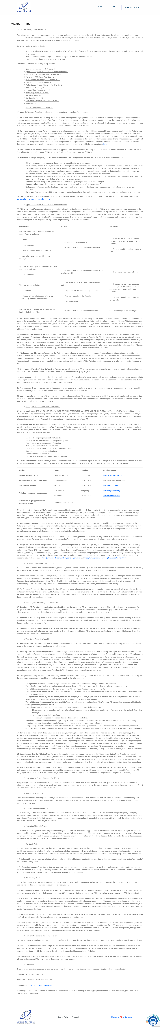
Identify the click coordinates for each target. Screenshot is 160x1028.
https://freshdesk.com (111, 496)
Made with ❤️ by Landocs (121, 1017)
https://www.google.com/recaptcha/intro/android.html (105, 558)
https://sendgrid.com (111, 485)
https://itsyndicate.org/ (112, 491)
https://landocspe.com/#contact (40, 985)
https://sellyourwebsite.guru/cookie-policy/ (33, 199)
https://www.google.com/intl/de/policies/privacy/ (60, 558)
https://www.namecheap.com (114, 475)
